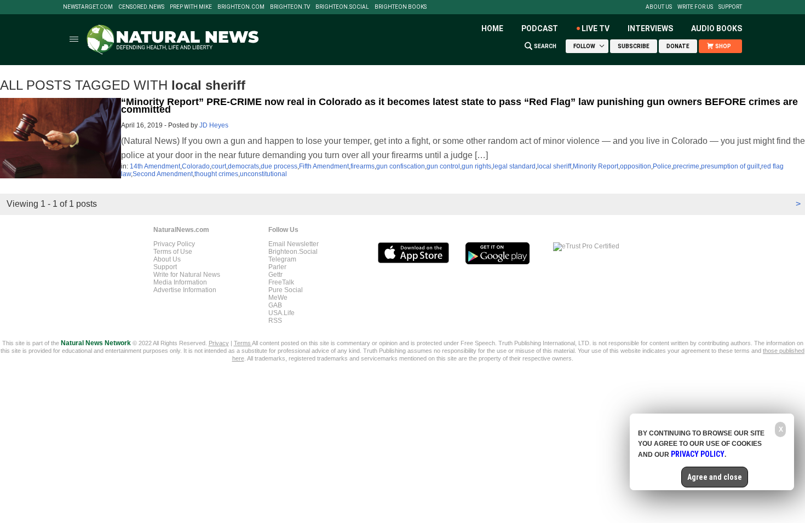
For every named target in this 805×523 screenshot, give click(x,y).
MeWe (278, 297)
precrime (686, 166)
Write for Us (695, 7)
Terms (243, 343)
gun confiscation (400, 166)
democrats (243, 166)
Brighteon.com (240, 7)
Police (662, 166)
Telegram (282, 259)
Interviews (650, 28)
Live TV (596, 28)
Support (730, 7)
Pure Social (285, 290)
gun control (443, 166)
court (218, 166)
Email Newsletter (293, 244)
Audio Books (716, 28)
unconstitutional (263, 174)
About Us (659, 7)
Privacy (219, 343)
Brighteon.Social (342, 7)
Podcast (539, 28)
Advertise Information (184, 290)
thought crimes (216, 174)
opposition (635, 166)
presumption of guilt (730, 166)
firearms (362, 166)
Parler (277, 267)
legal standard (514, 166)
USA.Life (281, 313)
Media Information (180, 282)
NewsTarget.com (88, 7)
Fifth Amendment (324, 166)
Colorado (196, 166)
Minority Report (595, 166)
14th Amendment (155, 166)
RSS (275, 320)
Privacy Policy (174, 244)
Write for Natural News (186, 274)
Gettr (275, 274)
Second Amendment (163, 174)
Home (492, 28)
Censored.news (141, 7)
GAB (275, 305)
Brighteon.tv (290, 7)
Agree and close (714, 477)
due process (279, 166)
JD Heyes (213, 125)
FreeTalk (281, 282)
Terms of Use (172, 251)
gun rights (476, 166)
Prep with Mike (191, 7)
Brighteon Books (401, 7)
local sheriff (554, 166)
